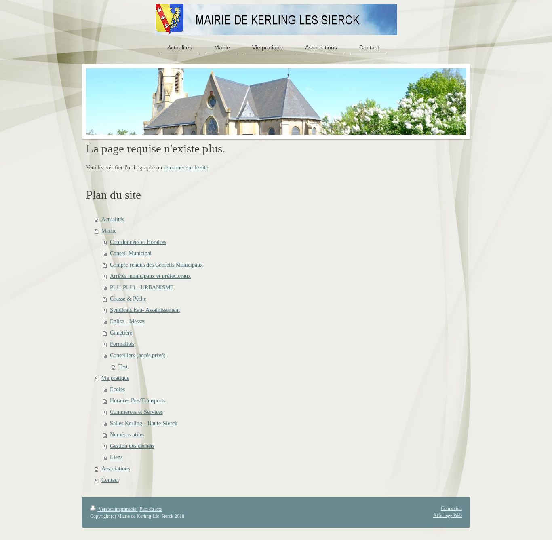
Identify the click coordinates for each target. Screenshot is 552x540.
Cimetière (121, 333)
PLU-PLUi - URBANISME (142, 287)
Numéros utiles (127, 435)
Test (123, 367)
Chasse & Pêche (128, 299)
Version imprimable (117, 509)
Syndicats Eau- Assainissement (145, 310)
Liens (116, 457)
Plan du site (150, 509)
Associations (115, 469)
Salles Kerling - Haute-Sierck (143, 423)
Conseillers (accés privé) (138, 355)
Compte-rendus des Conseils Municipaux (156, 265)
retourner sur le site (186, 168)
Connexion (451, 508)
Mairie (108, 231)
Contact (110, 480)
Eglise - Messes (127, 321)
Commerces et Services (136, 412)
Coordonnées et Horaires (138, 242)
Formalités (122, 344)
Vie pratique (115, 378)
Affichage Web (447, 515)
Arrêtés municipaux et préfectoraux (150, 276)
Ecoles (117, 389)
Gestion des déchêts (132, 446)
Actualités (112, 219)
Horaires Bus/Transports (137, 401)
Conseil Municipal (131, 253)
